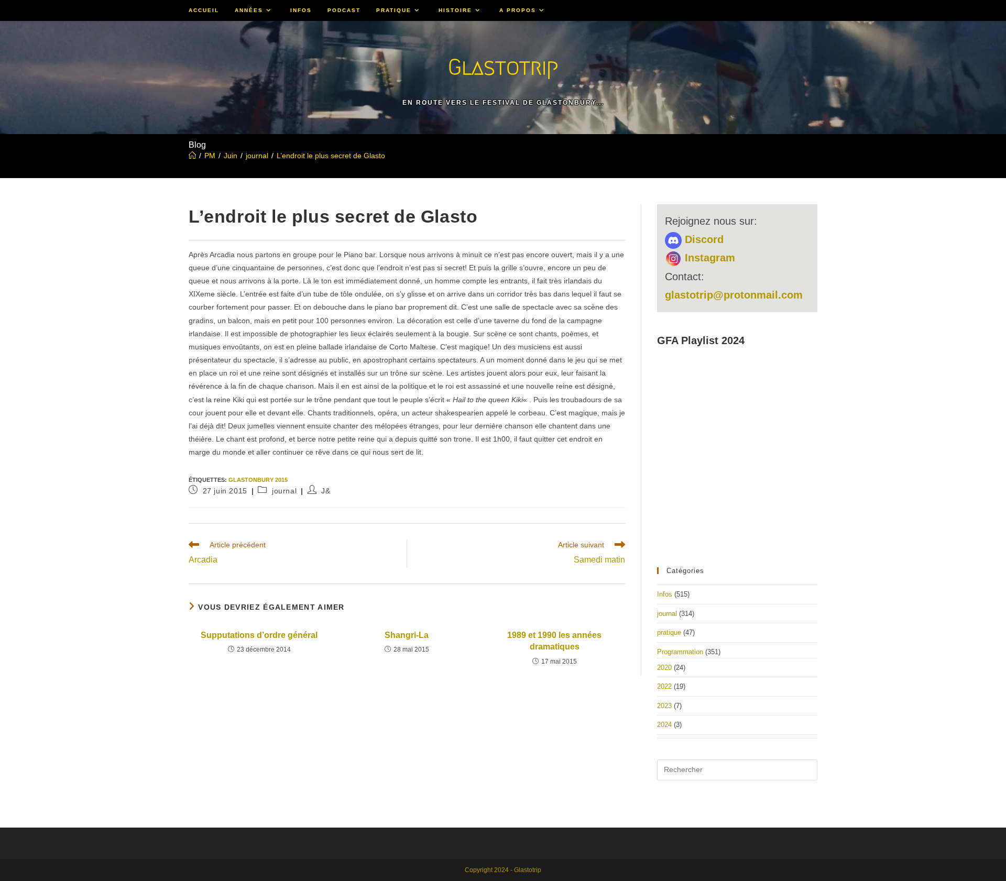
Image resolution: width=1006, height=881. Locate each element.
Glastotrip (503, 67)
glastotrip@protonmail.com (734, 295)
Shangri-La (407, 635)
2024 (664, 725)
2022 (664, 686)
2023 (664, 706)
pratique (669, 632)
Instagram (708, 257)
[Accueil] (192, 155)
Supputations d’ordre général (259, 635)
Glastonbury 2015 (258, 480)
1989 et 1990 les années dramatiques (554, 641)
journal (284, 491)
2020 (664, 667)
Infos (664, 594)
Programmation (680, 652)
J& (325, 491)
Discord (703, 239)
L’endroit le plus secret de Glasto (331, 155)
